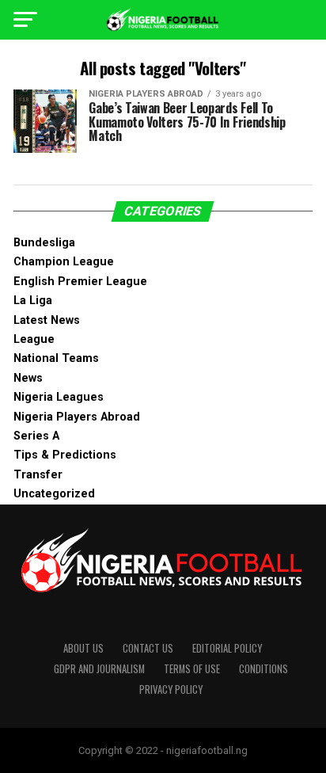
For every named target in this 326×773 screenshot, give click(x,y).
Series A (36, 436)
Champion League (63, 261)
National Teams (56, 358)
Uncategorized (54, 494)
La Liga (32, 300)
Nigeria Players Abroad (76, 417)
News (28, 378)
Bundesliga (44, 242)
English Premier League (80, 281)
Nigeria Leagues (58, 397)
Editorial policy (227, 648)
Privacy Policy (171, 689)
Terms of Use (192, 668)
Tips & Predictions (64, 455)
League (34, 339)
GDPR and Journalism (99, 668)
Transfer (38, 475)
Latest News (46, 320)
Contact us (148, 648)
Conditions (263, 668)
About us (83, 648)
